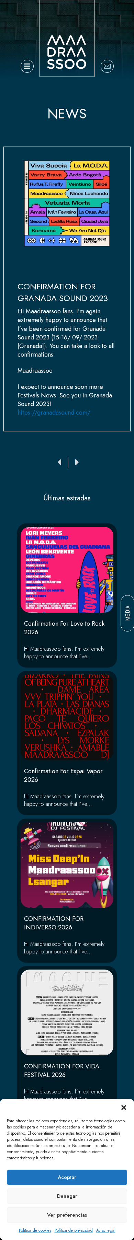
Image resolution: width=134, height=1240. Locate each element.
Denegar (67, 1196)
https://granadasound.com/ (54, 412)
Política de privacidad (74, 1230)
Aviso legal (105, 1230)
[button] (123, 1107)
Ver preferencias (67, 1215)
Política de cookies (35, 1230)
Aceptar (67, 1177)
